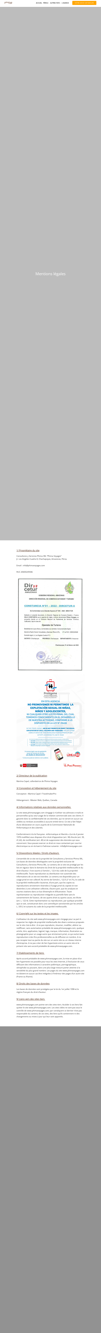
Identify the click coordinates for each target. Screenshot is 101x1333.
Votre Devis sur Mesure (84, 3)
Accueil (39, 3)
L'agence (65, 3)
